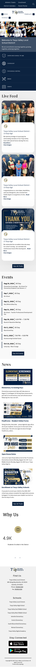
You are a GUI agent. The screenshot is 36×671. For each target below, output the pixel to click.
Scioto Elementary (17, 620)
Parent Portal (22, 6)
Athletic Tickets (10, 2)
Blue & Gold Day (8, 330)
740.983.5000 (19, 587)
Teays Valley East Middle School (17, 609)
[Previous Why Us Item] (15, 558)
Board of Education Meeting (12, 322)
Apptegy (21, 664)
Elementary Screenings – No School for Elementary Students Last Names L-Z (15, 287)
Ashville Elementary (17, 616)
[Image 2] (5, 35)
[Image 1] (2, 35)
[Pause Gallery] (32, 34)
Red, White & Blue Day (10, 304)
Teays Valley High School (17, 606)
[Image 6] (16, 35)
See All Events (18, 353)
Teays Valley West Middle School (17, 613)
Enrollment (22, 2)
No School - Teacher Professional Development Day (18, 313)
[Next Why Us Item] (19, 558)
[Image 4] (11, 35)
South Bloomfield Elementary (17, 624)
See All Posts (18, 266)
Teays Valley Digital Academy (17, 631)
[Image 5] (14, 35)
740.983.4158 (18, 589)
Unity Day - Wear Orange (11, 347)
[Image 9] (25, 35)
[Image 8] (22, 35)
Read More (6, 143)
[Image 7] (19, 35)
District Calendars (9, 6)
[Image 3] (8, 35)
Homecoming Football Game (12, 338)
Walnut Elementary (17, 627)
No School (7, 296)
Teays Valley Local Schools (17, 602)
